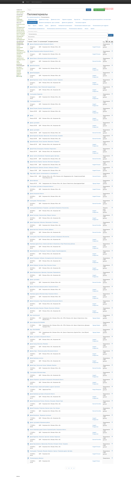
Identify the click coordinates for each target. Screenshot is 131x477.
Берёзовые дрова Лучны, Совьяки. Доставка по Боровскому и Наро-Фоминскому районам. (52, 243)
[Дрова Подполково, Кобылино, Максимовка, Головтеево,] (112, 222)
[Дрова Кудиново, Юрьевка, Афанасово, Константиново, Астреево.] (112, 135)
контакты (19, 70)
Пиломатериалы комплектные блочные (57, 28)
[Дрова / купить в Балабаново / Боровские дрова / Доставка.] (112, 155)
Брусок (34, 25)
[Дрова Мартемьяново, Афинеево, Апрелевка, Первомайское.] (112, 272)
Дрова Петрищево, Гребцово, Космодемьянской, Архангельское (46, 258)
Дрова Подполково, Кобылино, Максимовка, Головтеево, (44, 222)
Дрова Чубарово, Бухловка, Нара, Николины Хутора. (43, 265)
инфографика (20, 21)
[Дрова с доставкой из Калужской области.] (112, 336)
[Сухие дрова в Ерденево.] (112, 94)
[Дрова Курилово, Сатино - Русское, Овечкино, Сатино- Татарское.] (112, 79)
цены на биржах (21, 35)
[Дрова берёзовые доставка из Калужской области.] (112, 393)
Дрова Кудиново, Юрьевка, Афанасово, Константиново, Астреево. (46, 135)
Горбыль (41, 25)
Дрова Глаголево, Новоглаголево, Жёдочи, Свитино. (43, 215)
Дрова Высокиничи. (35, 65)
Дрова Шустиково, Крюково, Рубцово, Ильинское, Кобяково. (45, 308)
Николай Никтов (96, 176)
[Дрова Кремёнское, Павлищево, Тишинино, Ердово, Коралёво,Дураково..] (112, 250)
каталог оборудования (20, 49)
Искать (88, 9)
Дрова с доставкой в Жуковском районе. (40, 422)
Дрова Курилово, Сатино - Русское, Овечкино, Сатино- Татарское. (46, 80)
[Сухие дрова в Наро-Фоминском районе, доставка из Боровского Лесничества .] (112, 236)
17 (28, 109)
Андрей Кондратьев (95, 69)
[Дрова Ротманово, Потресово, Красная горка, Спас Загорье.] (112, 408)
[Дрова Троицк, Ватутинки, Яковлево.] (112, 343)
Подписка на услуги (108, 8)
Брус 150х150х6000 (35, 329)
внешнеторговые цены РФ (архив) (21, 32)
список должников (19, 63)
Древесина (53, 25)
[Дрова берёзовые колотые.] (112, 358)
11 (28, 66)
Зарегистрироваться (37, 2)
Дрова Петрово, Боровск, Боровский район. (41, 108)
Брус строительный (35, 315)
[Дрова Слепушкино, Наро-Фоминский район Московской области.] (112, 300)
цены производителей (21, 26)
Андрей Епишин (96, 47)
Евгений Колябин (96, 61)
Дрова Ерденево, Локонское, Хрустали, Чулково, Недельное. (45, 436)
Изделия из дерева (67, 19)
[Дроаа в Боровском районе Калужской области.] (112, 44)
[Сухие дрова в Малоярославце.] (112, 372)
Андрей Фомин (96, 461)
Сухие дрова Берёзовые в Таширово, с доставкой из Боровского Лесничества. (49, 208)
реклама (19, 71)
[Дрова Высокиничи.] (112, 65)
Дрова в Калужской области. (37, 193)
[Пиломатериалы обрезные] (112, 458)
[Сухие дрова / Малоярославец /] (112, 200)
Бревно (92, 28)
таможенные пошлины (20, 54)
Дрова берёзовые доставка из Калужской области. (42, 394)
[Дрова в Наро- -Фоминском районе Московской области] (112, 350)
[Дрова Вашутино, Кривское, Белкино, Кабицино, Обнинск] (112, 167)
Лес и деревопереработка (33, 17)
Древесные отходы (44, 19)
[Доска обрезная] (112, 180)
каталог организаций (20, 46)
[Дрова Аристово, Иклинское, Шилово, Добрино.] (112, 229)
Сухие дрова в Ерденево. (36, 94)
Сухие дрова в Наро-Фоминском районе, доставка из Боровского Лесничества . (50, 236)
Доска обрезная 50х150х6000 (37, 322)
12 (28, 174)
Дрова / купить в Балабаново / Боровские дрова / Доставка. (44, 156)
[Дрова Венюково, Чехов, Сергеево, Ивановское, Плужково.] (112, 141)
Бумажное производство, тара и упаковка (49, 22)
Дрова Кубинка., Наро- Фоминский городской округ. (43, 87)
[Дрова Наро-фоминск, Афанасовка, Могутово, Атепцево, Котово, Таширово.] (112, 443)
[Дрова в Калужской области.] (112, 193)
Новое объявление (99, 9)
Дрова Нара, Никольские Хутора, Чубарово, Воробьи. (43, 365)
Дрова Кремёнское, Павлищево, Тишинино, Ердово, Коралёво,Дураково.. (48, 251)
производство (20, 36)
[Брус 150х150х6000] (112, 329)
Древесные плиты (55, 19)
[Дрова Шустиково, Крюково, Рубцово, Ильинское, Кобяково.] (112, 308)
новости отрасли (21, 11)
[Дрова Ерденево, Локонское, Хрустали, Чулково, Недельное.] (112, 436)
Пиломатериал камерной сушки (82, 25)
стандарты (19, 56)
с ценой (30, 41)
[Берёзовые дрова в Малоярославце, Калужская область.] (112, 293)
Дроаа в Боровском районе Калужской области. (42, 44)
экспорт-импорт (20, 30)
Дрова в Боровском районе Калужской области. (42, 51)
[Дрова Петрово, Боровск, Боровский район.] (112, 108)
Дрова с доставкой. (34, 122)
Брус (29, 25)
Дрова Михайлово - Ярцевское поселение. (40, 415)
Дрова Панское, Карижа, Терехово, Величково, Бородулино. (45, 161)
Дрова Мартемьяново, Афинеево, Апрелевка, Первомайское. (45, 272)
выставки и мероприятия (20, 67)
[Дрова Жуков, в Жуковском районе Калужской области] (112, 58)
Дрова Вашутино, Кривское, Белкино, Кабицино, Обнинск (44, 167)
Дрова (31, 115)
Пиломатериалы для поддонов (100, 25)
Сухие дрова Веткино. (35, 101)
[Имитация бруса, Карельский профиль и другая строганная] (112, 386)
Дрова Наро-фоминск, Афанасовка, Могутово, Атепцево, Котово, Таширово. (49, 444)
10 (28, 52)
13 (28, 73)
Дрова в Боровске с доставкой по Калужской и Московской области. (47, 379)
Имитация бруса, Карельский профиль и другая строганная (45, 386)
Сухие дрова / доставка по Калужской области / (42, 186)
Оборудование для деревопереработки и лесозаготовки (97, 19)
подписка (19, 73)
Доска (46, 25)
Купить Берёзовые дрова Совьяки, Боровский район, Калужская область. (48, 429)
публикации (19, 19)
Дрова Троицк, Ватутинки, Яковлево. (39, 344)
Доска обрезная (34, 180)
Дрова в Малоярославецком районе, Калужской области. (44, 286)
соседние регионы (53, 41)
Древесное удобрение (67, 22)
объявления (20, 43)
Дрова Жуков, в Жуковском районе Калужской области (43, 58)
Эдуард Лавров (96, 183)
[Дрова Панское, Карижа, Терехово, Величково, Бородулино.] (112, 161)
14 (28, 142)
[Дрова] (112, 115)
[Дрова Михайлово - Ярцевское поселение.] (112, 415)
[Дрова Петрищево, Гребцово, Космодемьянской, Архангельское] (112, 258)
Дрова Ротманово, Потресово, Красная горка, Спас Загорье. (45, 408)
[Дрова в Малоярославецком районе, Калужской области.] (112, 286)
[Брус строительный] (112, 315)
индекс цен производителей (21, 38)
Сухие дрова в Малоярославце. (38, 372)
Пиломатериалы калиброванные (36, 28)
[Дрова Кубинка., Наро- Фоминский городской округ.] (112, 86)
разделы (19, 74)
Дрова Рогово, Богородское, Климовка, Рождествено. (43, 148)
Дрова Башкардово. (35, 72)
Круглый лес (77, 19)
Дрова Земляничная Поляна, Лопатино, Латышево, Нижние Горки (46, 401)
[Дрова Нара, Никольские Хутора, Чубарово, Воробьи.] (112, 365)
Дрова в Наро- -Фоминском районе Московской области (44, 351)
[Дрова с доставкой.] (112, 122)
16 (28, 209)
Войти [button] (27, 2)
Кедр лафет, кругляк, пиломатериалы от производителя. (44, 173)
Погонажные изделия (80, 22)
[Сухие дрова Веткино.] (112, 101)
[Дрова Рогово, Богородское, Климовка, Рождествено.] (112, 148)
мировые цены (20, 28)
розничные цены (21, 24)
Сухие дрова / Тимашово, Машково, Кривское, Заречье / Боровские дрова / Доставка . (51, 451)
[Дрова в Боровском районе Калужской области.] (112, 51)
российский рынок (19, 16)
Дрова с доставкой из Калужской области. (40, 336)
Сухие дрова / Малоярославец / (38, 200)
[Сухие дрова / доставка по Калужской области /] (112, 186)
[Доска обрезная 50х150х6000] (112, 322)
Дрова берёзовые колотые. (36, 358)
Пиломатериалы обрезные (75, 28)
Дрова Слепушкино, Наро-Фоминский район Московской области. (46, 301)
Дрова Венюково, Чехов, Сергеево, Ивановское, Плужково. (44, 141)
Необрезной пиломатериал (65, 25)
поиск (19, 76)
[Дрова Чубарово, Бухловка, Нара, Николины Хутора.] (112, 265)
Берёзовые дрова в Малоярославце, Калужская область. (44, 293)
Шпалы (86, 28)
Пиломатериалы (32, 22)
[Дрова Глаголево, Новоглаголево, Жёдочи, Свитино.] (112, 215)
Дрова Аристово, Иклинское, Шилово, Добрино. (42, 229)
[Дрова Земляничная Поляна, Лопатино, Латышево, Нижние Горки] (112, 401)
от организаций (42, 41)
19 (28, 162)
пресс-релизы (20, 13)
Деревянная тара (32, 19)
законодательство (21, 52)
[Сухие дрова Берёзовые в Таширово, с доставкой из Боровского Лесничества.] (112, 207)
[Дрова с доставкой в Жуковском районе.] (112, 422)
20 (28, 136)
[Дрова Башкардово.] (112, 72)
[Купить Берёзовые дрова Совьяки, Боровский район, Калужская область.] (112, 429)
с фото (35, 41)
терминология (20, 58)
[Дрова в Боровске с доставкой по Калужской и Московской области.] (112, 379)
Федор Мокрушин (96, 389)
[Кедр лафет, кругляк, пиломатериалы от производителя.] (112, 173)
